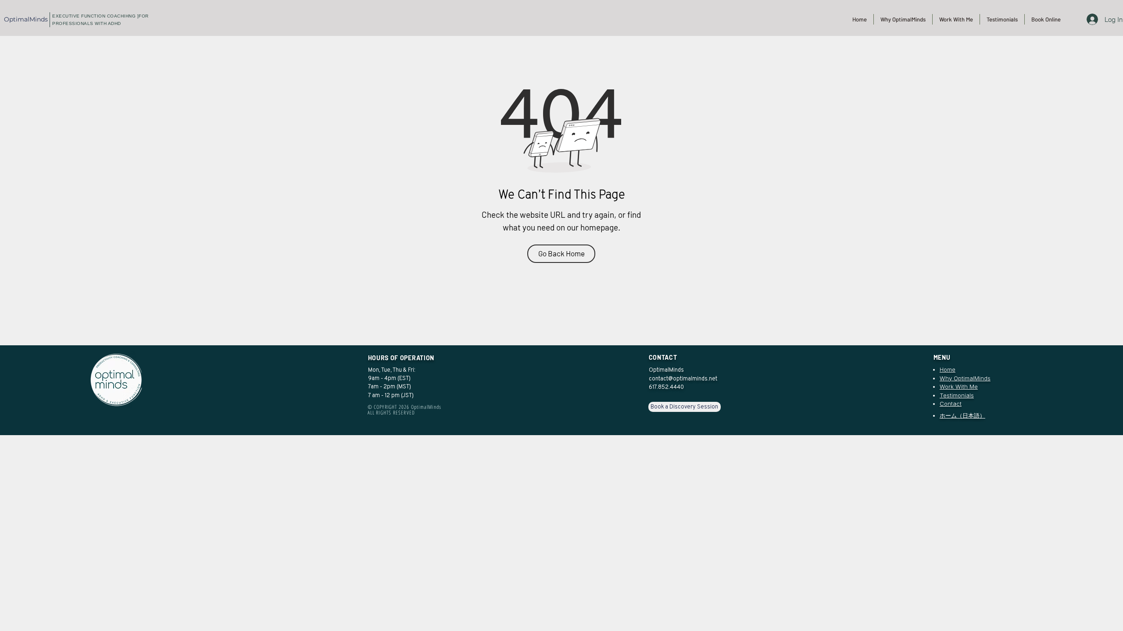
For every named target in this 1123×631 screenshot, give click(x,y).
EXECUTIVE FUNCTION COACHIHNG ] (95, 16)
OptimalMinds (26, 19)
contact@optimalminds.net (683, 378)
